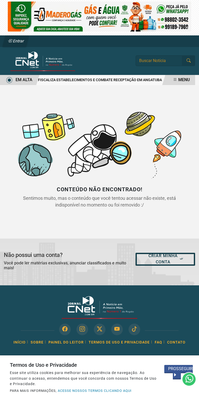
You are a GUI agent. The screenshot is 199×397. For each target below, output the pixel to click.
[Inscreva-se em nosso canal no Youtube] (117, 329)
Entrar (18, 41)
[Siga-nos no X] (99, 329)
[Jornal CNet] (43, 60)
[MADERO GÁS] (99, 16)
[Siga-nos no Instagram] (82, 329)
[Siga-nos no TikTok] (134, 329)
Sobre (37, 342)
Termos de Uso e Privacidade (119, 342)
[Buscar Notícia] (188, 60)
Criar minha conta (163, 258)
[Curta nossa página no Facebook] (65, 329)
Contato (176, 342)
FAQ (158, 342)
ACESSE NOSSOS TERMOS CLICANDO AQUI (95, 391)
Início (19, 342)
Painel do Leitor (66, 342)
